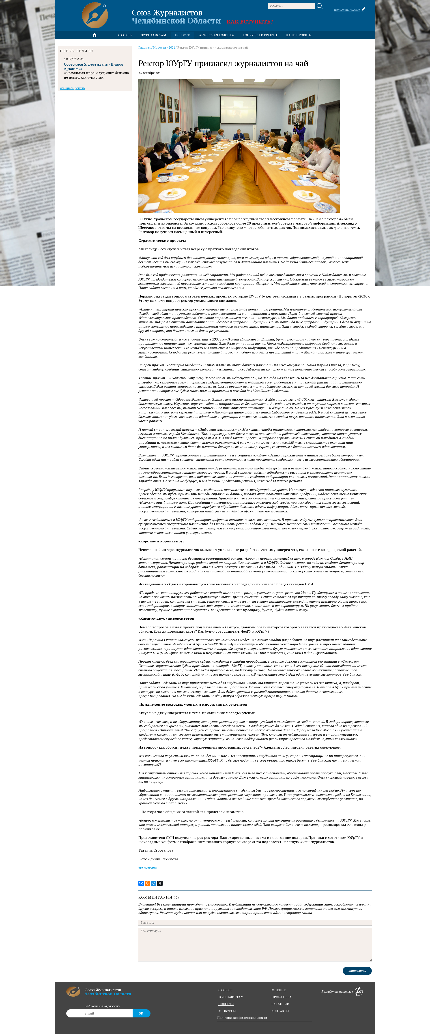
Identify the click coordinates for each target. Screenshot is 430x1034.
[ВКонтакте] (141, 883)
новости (182, 35)
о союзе (225, 990)
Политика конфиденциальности (242, 1017)
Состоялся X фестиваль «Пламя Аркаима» (93, 66)
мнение (278, 990)
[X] (160, 883)
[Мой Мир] (153, 883)
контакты (280, 1011)
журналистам (230, 997)
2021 (172, 47)
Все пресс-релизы (72, 88)
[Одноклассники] (147, 883)
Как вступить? (250, 21)
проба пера (281, 997)
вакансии (280, 1004)
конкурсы (227, 1011)
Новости (159, 47)
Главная (144, 47)
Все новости (147, 867)
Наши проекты (299, 35)
